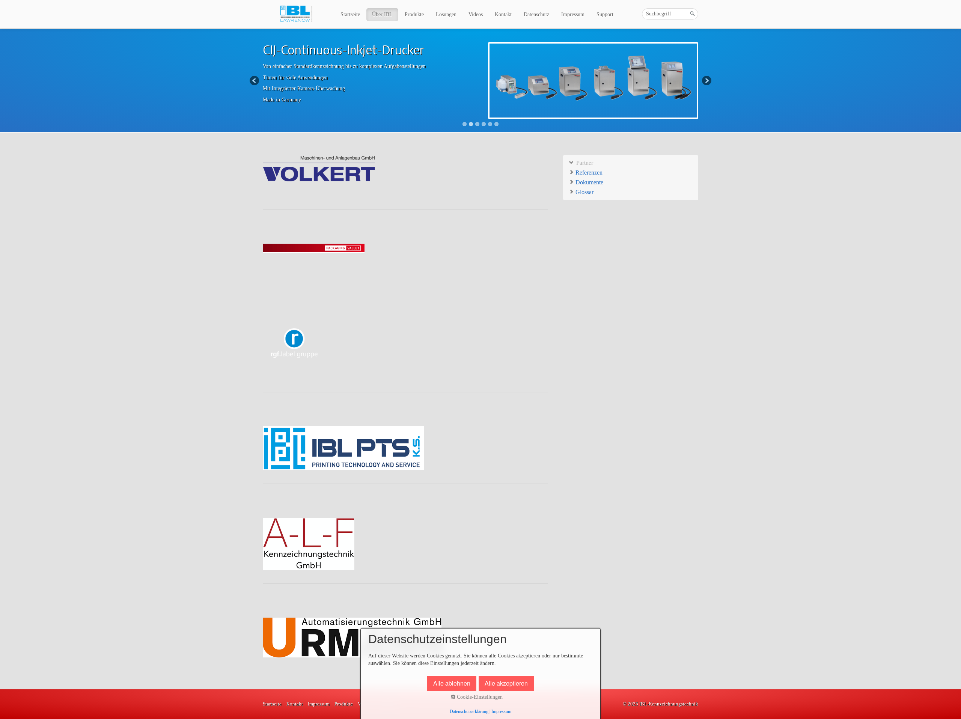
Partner (584, 162)
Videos (475, 14)
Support (604, 14)
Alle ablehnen (451, 683)
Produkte (414, 14)
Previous (255, 81)
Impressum (572, 14)
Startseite (350, 14)
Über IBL (382, 14)
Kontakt (503, 14)
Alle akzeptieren (506, 683)
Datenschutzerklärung (469, 711)
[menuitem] (350, 15)
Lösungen (446, 14)
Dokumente (588, 182)
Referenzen (588, 172)
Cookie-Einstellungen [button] (479, 697)
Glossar (583, 192)
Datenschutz (536, 14)
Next (706, 81)
